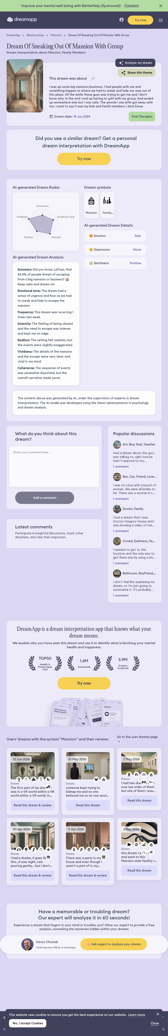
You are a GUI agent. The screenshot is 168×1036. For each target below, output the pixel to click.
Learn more (136, 1015)
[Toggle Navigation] (161, 20)
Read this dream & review (32, 805)
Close (155, 1023)
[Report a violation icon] (93, 78)
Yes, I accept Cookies (27, 1023)
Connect (131, 5)
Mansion (56, 35)
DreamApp (13, 35)
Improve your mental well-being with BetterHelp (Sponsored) (71, 5)
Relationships (35, 35)
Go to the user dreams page (137, 737)
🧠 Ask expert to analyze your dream (114, 944)
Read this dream (88, 805)
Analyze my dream (138, 63)
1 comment (121, 467)
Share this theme (139, 73)
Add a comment (44, 498)
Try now (140, 20)
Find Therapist (142, 117)
